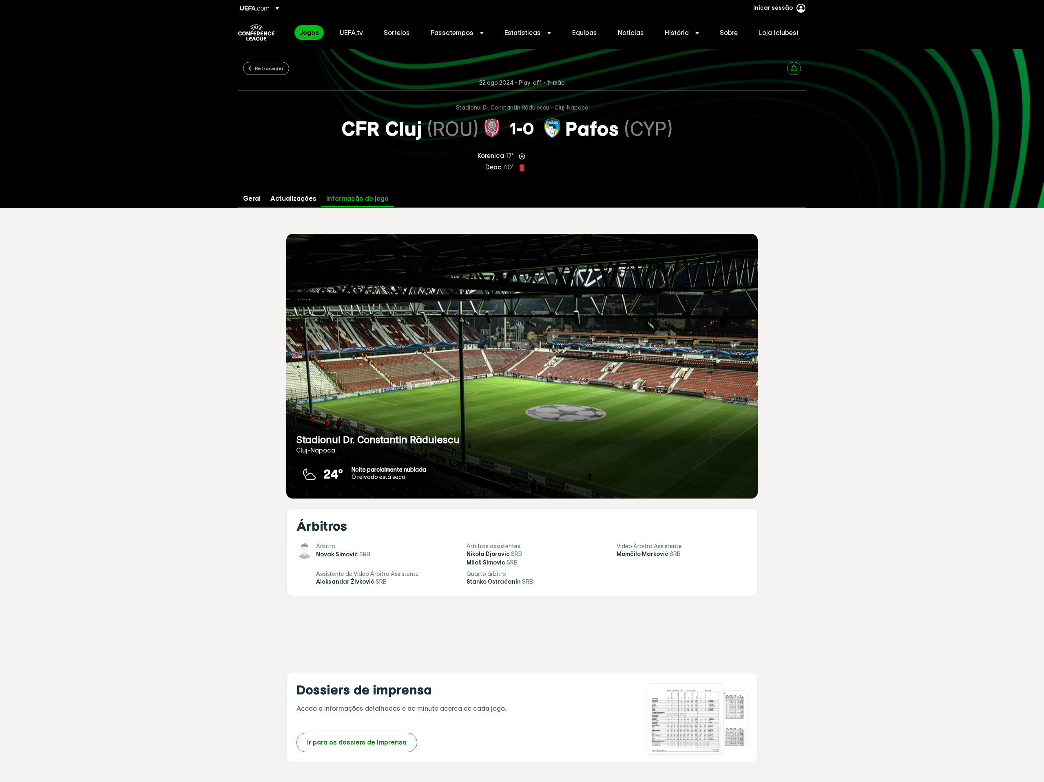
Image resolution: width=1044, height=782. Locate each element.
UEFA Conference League (256, 32)
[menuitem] (309, 32)
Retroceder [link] (269, 68)
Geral (252, 198)
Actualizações (293, 198)
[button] (457, 32)
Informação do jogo (357, 198)
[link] (309, 32)
